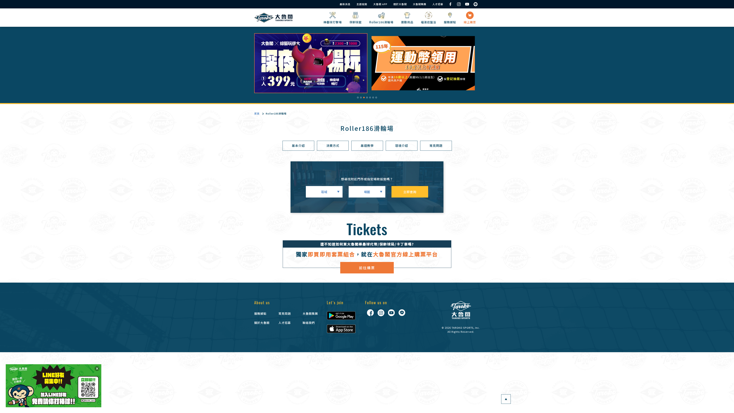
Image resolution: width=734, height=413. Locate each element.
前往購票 (367, 267)
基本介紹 (298, 145)
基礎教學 (367, 145)
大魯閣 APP (380, 4)
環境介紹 (401, 145)
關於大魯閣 (400, 4)
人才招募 (437, 4)
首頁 (257, 113)
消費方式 (332, 145)
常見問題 (436, 145)
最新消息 (345, 4)
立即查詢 (409, 191)
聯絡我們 (309, 323)
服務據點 (260, 313)
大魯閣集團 (419, 4)
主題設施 (361, 4)
